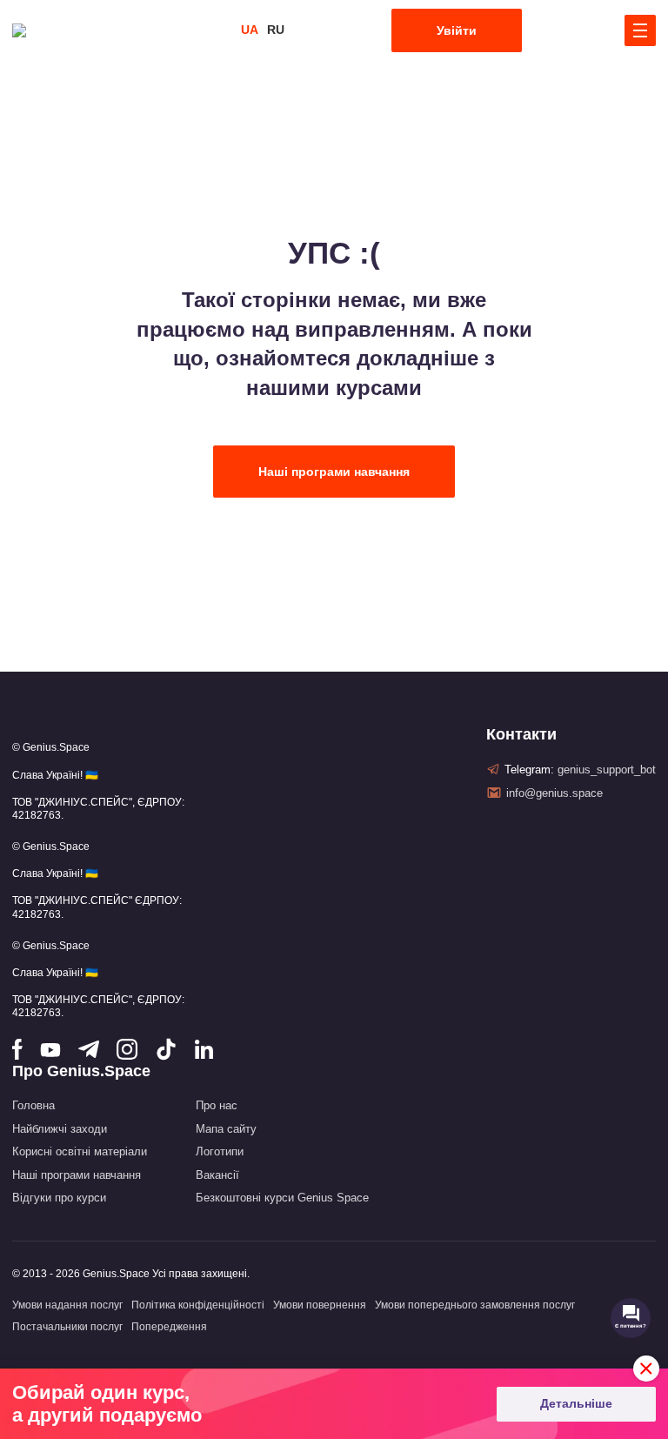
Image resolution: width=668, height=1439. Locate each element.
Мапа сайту (226, 1128)
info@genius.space (554, 793)
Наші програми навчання (334, 472)
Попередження (169, 1327)
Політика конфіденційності (197, 1305)
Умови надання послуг (67, 1305)
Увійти (457, 30)
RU (275, 30)
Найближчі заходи (59, 1128)
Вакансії (217, 1174)
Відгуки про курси (59, 1197)
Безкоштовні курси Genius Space (282, 1197)
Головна (33, 1105)
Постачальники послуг (67, 1327)
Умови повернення (319, 1305)
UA (249, 30)
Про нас (216, 1105)
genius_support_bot (607, 769)
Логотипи (220, 1151)
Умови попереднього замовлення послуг (475, 1305)
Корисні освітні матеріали (79, 1151)
